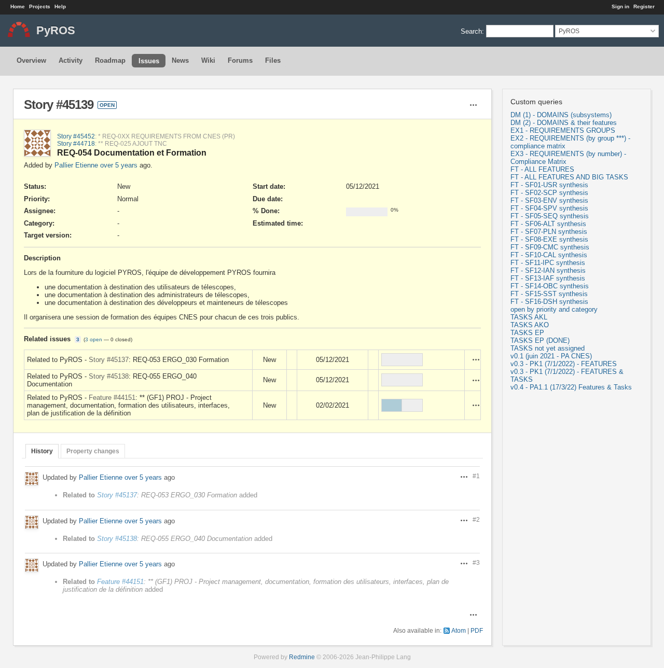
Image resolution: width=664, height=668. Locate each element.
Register (644, 6)
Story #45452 (76, 136)
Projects (39, 6)
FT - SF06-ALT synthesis (548, 224)
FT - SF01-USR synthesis (549, 185)
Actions (476, 359)
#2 (476, 519)
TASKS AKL (528, 317)
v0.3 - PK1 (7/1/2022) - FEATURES (563, 364)
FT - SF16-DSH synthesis (549, 301)
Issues (149, 61)
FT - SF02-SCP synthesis (549, 193)
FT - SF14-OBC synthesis (549, 286)
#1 (476, 475)
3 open (93, 339)
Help (60, 6)
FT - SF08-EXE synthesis (549, 239)
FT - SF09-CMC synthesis (549, 247)
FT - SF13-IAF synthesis (547, 278)
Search (471, 31)
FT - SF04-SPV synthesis (549, 208)
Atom (458, 630)
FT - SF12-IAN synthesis (548, 270)
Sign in (620, 6)
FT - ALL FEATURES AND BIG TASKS (569, 177)
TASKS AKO (529, 325)
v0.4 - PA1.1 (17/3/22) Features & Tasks (571, 387)
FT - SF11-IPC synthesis (547, 263)
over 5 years (118, 165)
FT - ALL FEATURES (542, 169)
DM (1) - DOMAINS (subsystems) (561, 115)
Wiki (208, 60)
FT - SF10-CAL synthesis (548, 255)
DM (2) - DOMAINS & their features (563, 123)
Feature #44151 (112, 397)
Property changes (92, 451)
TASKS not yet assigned (547, 348)
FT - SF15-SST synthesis (549, 294)
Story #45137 (109, 360)
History (42, 451)
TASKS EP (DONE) (540, 340)
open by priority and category (554, 309)
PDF (477, 630)
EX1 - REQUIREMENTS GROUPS (562, 130)
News (180, 60)
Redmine (302, 656)
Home (17, 6)
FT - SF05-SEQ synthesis (549, 216)
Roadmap (110, 60)
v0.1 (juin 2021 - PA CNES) (551, 356)
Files (273, 60)
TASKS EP (527, 333)
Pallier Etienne (76, 165)
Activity (70, 60)
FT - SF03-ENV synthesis (549, 200)
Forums (240, 60)
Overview (31, 60)
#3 (476, 562)
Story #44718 (76, 143)
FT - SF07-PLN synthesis (548, 231)
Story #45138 (109, 376)
